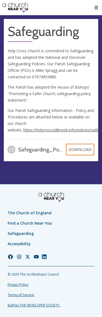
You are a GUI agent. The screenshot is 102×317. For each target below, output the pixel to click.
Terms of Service (21, 295)
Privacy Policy (18, 284)
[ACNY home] (15, 8)
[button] (96, 7)
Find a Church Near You (30, 223)
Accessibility (19, 243)
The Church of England (29, 212)
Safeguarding (21, 233)
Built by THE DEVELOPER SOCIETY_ (34, 305)
